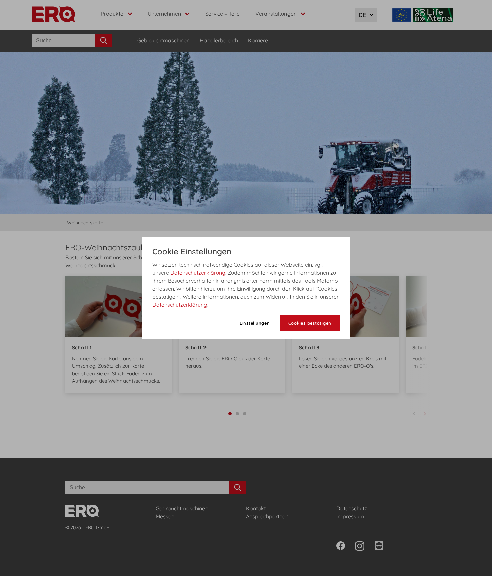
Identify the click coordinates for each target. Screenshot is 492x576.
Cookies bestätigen (310, 323)
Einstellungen (255, 323)
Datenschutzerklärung (197, 272)
